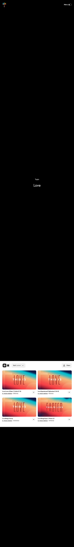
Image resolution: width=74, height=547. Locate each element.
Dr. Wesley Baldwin (7, 393)
